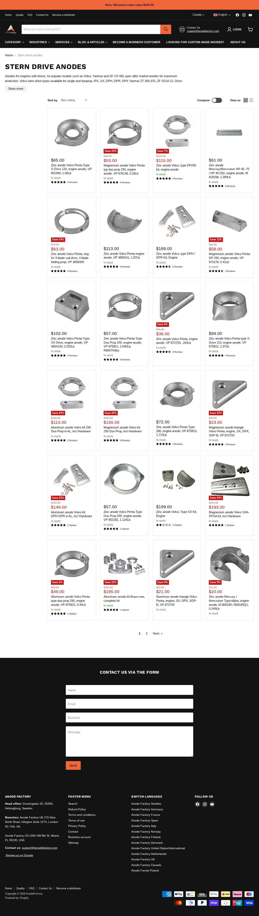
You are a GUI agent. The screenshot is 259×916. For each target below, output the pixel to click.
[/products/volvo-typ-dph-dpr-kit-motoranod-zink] (177, 221)
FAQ (30, 15)
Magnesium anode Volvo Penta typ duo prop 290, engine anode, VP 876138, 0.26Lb (124, 169)
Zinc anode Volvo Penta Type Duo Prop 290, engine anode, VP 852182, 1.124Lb (123, 515)
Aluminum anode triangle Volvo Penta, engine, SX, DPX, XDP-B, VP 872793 (176, 600)
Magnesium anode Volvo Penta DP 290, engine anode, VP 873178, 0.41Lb (229, 257)
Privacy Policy (77, 826)
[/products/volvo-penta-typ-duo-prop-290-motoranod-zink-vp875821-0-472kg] (124, 306)
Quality (19, 15)
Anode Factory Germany (147, 809)
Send (73, 765)
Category (13, 42)
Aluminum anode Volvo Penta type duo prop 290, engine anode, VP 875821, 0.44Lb (70, 600)
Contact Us (42, 15)
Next (156, 633)
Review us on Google (19, 855)
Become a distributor (63, 15)
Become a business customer (136, 42)
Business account (79, 837)
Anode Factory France (145, 814)
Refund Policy (77, 809)
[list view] (251, 100)
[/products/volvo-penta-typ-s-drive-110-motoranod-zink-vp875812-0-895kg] (230, 306)
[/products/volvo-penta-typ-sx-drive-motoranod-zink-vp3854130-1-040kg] (72, 306)
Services (62, 42)
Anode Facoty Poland (145, 870)
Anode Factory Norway (146, 831)
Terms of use (76, 820)
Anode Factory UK (143, 859)
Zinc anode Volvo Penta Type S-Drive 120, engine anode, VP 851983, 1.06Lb (71, 169)
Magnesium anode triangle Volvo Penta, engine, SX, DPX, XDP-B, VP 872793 (229, 431)
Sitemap (73, 842)
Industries (38, 42)
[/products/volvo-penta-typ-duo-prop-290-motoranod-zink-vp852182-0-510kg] (124, 479)
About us (237, 42)
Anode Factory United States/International (158, 848)
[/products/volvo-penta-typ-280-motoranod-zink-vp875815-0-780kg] (177, 394)
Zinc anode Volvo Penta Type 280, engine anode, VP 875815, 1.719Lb (176, 431)
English (223, 14)
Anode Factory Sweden (146, 803)
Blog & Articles (91, 42)
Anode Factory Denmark (147, 842)
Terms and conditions (82, 814)
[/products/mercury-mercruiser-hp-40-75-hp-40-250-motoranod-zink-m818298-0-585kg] (230, 132)
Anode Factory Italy (143, 826)
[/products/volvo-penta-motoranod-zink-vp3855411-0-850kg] (124, 221)
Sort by (52, 100)
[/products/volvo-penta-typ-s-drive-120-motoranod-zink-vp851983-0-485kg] (72, 132)
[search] (165, 29)
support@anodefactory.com (203, 31)
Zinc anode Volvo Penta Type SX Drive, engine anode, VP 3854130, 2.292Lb (70, 342)
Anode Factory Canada (146, 865)
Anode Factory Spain (144, 820)
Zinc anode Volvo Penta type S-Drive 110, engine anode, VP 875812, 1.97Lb (229, 342)
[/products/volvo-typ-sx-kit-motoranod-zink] (177, 479)
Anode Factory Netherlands (149, 853)
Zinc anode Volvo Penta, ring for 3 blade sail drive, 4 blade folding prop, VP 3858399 (70, 257)
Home (8, 15)
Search (72, 803)
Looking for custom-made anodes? (195, 42)
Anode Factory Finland (145, 837)
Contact (73, 831)
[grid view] (245, 100)
